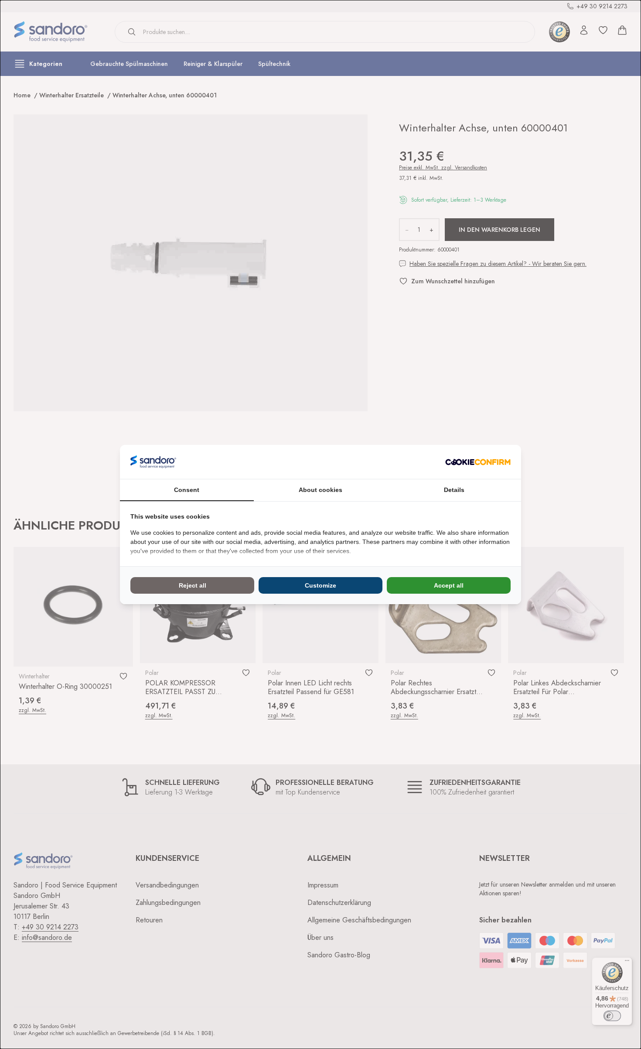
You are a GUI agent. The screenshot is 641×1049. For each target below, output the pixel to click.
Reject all (192, 585)
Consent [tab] (186, 489)
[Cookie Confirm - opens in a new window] (478, 462)
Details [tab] (454, 489)
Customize (320, 585)
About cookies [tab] (320, 489)
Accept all (449, 585)
